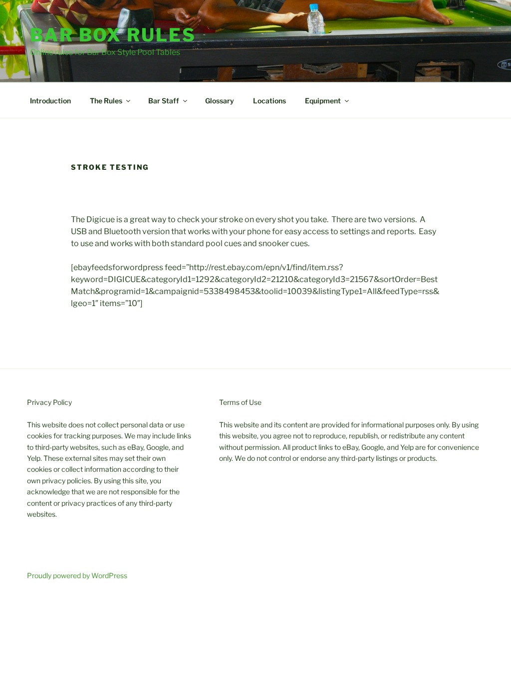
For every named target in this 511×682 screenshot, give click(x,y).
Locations (269, 100)
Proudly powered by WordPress (77, 575)
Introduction (50, 100)
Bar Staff (163, 100)
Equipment (323, 100)
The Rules (106, 100)
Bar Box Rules (113, 35)
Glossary (219, 100)
